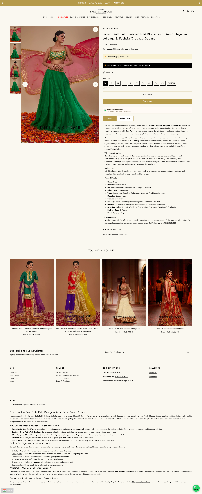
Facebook (153, 376)
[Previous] (2, 3)
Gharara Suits (17, 462)
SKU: (104, 229)
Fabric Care (125, 118)
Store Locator (14, 375)
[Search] (183, 11)
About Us (13, 372)
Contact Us (14, 378)
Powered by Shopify (37, 404)
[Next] (199, 3)
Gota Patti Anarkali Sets (21, 451)
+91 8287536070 (116, 3)
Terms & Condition (63, 381)
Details (109, 118)
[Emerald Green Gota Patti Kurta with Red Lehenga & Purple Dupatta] (32, 292)
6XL (162, 83)
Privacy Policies (62, 372)
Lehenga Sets (17, 453)
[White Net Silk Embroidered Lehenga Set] (124, 292)
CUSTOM (171, 83)
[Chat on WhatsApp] (196, 488)
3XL (143, 83)
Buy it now (147, 101)
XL (131, 83)
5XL (156, 83)
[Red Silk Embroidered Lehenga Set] (170, 292)
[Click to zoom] (95, 29)
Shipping (116, 49)
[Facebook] (10, 400)
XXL (137, 83)
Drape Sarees (17, 456)
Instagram (153, 372)
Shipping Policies (62, 378)
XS (105, 83)
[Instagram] (14, 400)
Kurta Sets (15, 459)
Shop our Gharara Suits (141, 482)
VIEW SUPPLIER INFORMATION (115, 234)
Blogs (12, 381)
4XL (149, 83)
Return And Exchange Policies (67, 375)
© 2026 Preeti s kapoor (19, 404)
